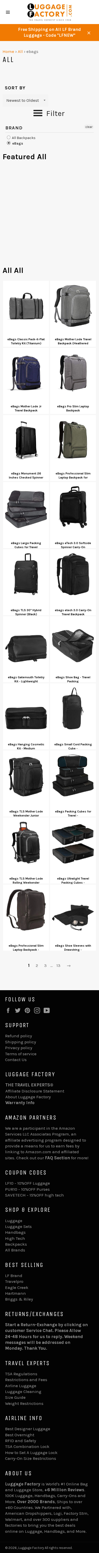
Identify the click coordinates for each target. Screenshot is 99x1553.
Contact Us (16, 1059)
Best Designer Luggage (27, 1428)
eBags (17, 143)
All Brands (15, 1249)
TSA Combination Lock (27, 1446)
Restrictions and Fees (26, 1379)
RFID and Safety (20, 1440)
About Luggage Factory (28, 1096)
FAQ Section (57, 1157)
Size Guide (15, 1397)
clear (88, 127)
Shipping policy (20, 1041)
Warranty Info (20, 1102)
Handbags (15, 1232)
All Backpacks (23, 138)
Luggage (13, 1220)
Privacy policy (18, 1047)
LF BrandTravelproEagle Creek (16, 1281)
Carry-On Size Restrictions (30, 1458)
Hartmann (15, 1293)
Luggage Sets (18, 1226)
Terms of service (21, 1053)
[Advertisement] (49, 216)
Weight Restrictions (24, 1403)
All (20, 51)
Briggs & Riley (19, 1299)
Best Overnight (19, 1434)
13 (58, 965)
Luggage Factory (31, 1548)
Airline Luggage (20, 1385)
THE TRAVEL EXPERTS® (29, 1084)
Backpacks (16, 1244)
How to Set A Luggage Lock (31, 1452)
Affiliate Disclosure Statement (34, 1090)
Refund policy (18, 1035)
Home (8, 51)
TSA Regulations (21, 1373)
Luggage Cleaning (23, 1391)
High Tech (15, 1238)
